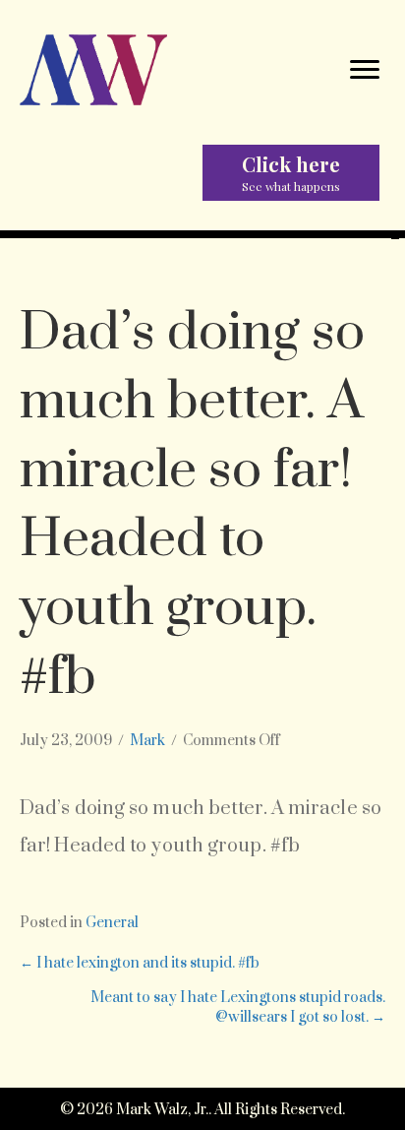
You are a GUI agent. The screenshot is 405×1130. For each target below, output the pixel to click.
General (112, 922)
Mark (147, 740)
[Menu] (364, 70)
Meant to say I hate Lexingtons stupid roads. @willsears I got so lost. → (237, 1007)
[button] (290, 172)
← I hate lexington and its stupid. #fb (140, 963)
